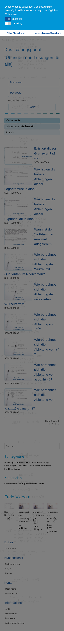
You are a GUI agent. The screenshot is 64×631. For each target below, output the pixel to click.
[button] (8, 19)
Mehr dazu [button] (11, 14)
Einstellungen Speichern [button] (48, 33)
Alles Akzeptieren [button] (16, 33)
